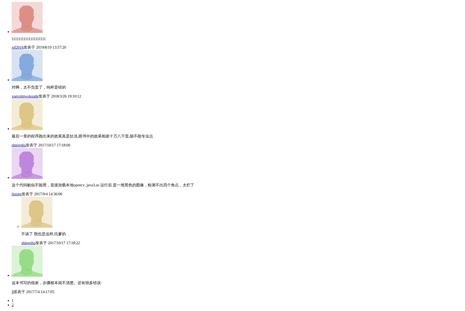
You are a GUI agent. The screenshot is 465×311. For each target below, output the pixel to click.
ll (13, 292)
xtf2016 (17, 47)
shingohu (19, 145)
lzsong (17, 194)
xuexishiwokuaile (25, 96)
